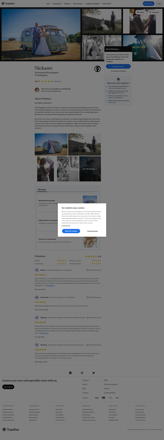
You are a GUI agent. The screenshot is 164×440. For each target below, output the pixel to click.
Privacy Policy (66, 225)
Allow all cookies (71, 231)
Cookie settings (92, 231)
